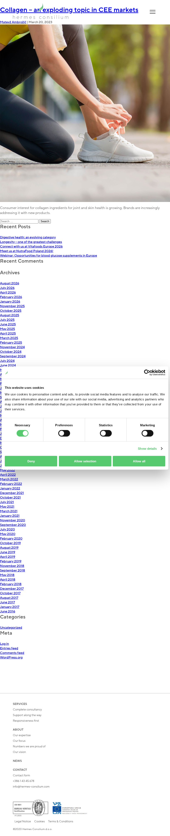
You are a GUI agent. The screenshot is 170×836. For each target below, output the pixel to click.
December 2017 (12, 588)
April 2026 (8, 292)
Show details (147, 448)
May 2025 (7, 329)
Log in (4, 643)
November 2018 (12, 566)
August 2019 (9, 547)
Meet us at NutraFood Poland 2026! (26, 251)
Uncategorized (11, 627)
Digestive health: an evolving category (28, 237)
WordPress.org (11, 657)
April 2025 (8, 333)
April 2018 (7, 579)
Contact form (21, 775)
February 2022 (11, 484)
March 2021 (8, 511)
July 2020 (7, 529)
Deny (31, 461)
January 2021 (9, 515)
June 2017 (7, 602)
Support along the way (27, 715)
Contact (20, 770)
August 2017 (9, 598)
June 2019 (7, 552)
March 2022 (9, 479)
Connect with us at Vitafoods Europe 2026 (31, 246)
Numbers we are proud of (29, 746)
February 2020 (11, 538)
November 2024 (12, 347)
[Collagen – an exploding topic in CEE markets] (85, 113)
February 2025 (11, 342)
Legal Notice (23, 821)
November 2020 (12, 520)
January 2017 (9, 607)
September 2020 (13, 525)
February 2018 (11, 584)
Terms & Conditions (60, 821)
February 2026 (11, 297)
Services (20, 704)
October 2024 (10, 351)
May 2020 (7, 534)
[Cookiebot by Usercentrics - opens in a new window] (147, 373)
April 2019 (7, 557)
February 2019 (10, 561)
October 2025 (10, 310)
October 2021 (10, 497)
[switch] (64, 433)
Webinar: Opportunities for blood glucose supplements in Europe (48, 255)
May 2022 (7, 470)
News (17, 761)
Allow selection (85, 461)
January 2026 (10, 301)
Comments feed (12, 653)
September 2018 (12, 570)
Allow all (139, 461)
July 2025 (7, 320)
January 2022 (10, 488)
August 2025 (9, 315)
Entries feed (9, 648)
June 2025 (8, 324)
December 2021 (12, 493)
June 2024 (8, 365)
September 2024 (13, 356)
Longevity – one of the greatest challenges (31, 242)
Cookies (39, 821)
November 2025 (12, 306)
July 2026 (7, 288)
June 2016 (7, 611)
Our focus (19, 741)
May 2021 (7, 506)
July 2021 (7, 502)
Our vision (19, 752)
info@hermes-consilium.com (31, 787)
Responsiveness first (26, 721)
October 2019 (10, 543)
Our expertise (22, 735)
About (18, 730)
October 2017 (10, 593)
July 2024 (7, 361)
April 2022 (8, 474)
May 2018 (7, 575)
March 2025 (9, 338)
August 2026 (9, 283)
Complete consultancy (27, 710)
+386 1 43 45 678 (23, 781)
